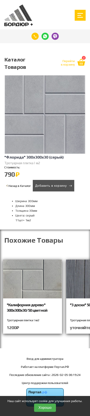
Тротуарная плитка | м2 (22, 163)
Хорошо (45, 407)
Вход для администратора (45, 358)
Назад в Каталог (19, 186)
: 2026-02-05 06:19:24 (65, 375)
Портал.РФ (61, 367)
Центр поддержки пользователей (45, 383)
